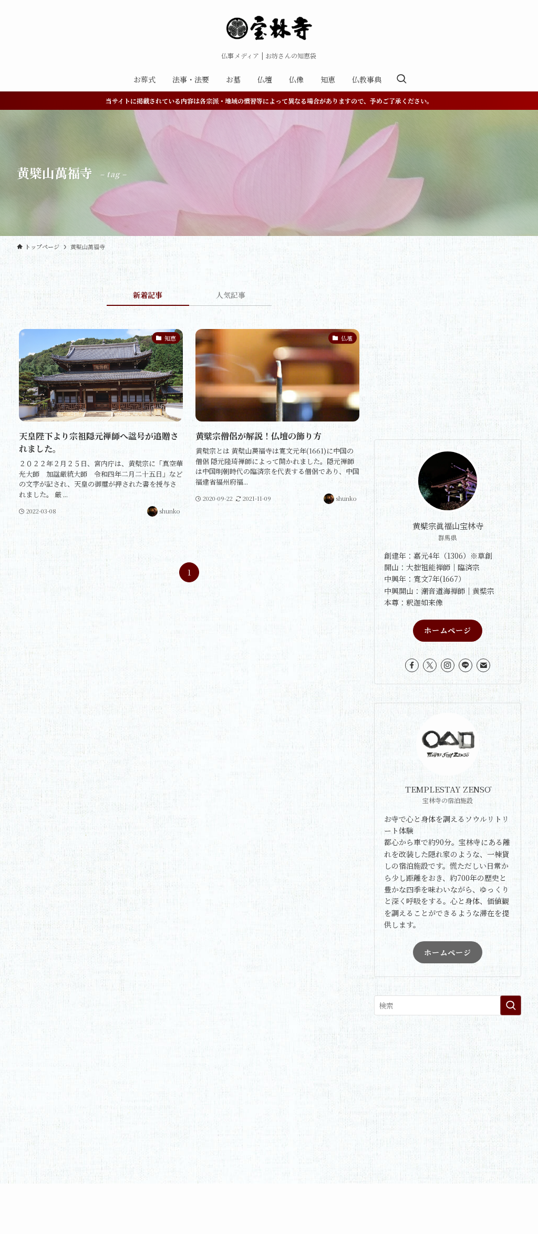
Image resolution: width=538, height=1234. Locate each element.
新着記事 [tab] (147, 295)
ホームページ (447, 630)
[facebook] (412, 665)
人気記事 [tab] (230, 295)
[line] (465, 665)
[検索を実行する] (510, 1005)
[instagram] (447, 665)
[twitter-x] (430, 665)
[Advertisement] (447, 355)
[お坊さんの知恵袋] (269, 28)
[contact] (483, 665)
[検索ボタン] (401, 79)
